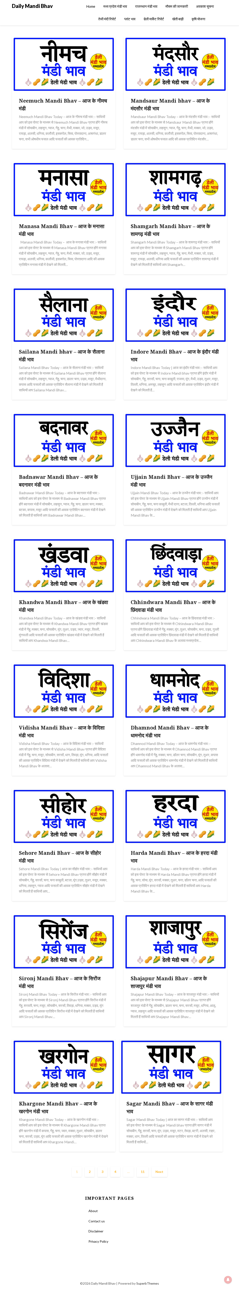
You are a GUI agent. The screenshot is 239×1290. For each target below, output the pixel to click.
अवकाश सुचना (205, 6)
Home (90, 6)
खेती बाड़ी (177, 19)
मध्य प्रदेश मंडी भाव (115, 6)
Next (159, 1172)
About (93, 1211)
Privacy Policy (98, 1241)
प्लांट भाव (129, 19)
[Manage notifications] (228, 1279)
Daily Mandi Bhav (32, 6)
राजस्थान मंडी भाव (146, 6)
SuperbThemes (147, 1283)
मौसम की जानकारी (176, 6)
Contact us (96, 1221)
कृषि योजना (198, 19)
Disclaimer (95, 1231)
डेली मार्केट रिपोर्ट (154, 19)
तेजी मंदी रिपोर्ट (107, 19)
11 (142, 1172)
